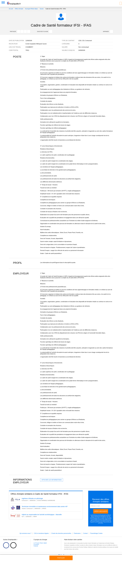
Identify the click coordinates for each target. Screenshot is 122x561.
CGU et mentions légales (41, 533)
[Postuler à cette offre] (61, 556)
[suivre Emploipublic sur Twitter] (13, 545)
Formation (36, 544)
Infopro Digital (104, 519)
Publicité (36, 546)
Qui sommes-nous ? (25, 533)
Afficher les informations (51, 480)
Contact (85, 533)
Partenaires (77, 533)
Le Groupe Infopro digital (40, 543)
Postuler (61, 558)
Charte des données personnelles (61, 533)
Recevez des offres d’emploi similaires (100, 500)
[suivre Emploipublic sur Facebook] (6, 545)
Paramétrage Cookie (96, 533)
